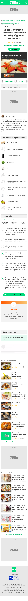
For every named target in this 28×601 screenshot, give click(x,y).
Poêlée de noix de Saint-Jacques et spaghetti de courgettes (18, 375)
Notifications (6, 586)
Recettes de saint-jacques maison (10, 23)
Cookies (4, 592)
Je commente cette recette (14, 45)
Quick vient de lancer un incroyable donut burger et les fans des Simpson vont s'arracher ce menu (19, 529)
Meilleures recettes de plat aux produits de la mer (13, 20)
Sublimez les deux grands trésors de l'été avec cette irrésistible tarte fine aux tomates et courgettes (19, 499)
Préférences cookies (13, 592)
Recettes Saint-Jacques (14, 442)
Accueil (3, 19)
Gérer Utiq (22, 592)
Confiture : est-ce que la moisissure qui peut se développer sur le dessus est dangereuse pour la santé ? (19, 509)
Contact (13, 584)
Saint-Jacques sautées (17, 414)
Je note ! (15, 49)
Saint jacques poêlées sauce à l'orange (17, 385)
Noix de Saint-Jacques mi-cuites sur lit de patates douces (18, 425)
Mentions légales (10, 587)
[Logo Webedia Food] (14, 578)
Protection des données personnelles (14, 590)
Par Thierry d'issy (10, 116)
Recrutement (21, 586)
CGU (17, 587)
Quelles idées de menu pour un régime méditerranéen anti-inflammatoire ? (19, 489)
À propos (7, 584)
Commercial (14, 586)
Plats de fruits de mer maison (9, 22)
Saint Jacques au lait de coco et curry (19, 364)
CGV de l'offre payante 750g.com (13, 589)
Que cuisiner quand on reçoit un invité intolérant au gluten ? (19, 479)
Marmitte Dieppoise (19, 403)
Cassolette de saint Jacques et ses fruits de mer (19, 434)
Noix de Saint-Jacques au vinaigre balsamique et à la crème (19, 395)
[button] (19, 81)
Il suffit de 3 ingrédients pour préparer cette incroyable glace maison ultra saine (18, 519)
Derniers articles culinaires (14, 534)
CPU (20, 587)
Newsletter (19, 584)
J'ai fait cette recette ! (15, 295)
